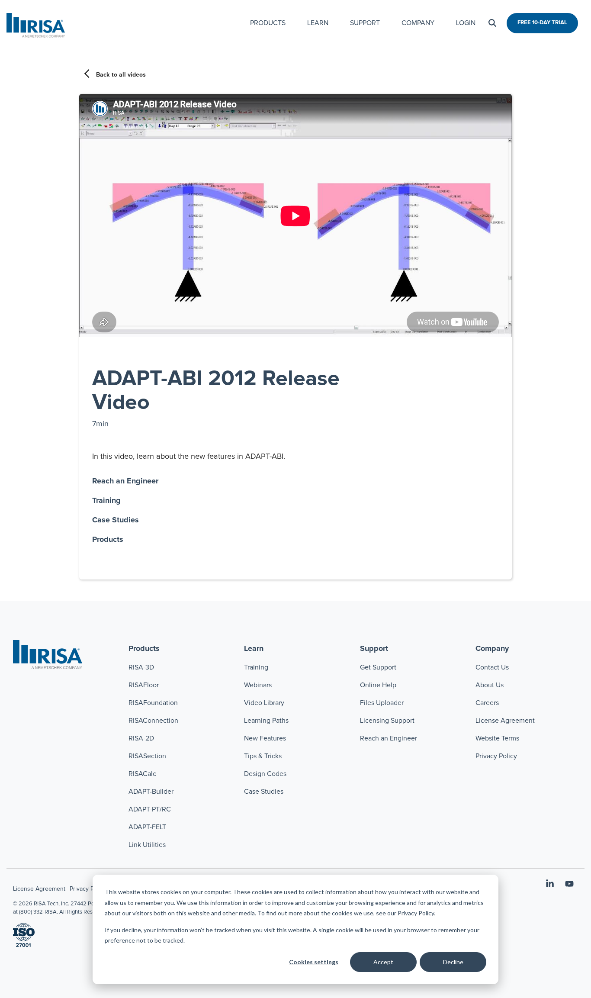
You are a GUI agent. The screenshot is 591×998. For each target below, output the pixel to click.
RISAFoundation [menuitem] (153, 702)
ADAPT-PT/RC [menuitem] (149, 809)
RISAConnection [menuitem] (154, 720)
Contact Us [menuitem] (492, 667)
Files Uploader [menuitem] (382, 702)
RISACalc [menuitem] (142, 773)
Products (107, 540)
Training (106, 501)
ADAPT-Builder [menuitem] (150, 791)
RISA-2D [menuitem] (141, 738)
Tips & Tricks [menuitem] (263, 756)
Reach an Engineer (125, 481)
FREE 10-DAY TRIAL (542, 23)
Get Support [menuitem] (378, 667)
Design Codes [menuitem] (265, 773)
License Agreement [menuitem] (505, 720)
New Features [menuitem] (265, 738)
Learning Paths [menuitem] (266, 720)
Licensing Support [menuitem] (387, 720)
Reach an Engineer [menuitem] (388, 738)
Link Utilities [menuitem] (147, 844)
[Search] (492, 23)
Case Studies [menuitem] (263, 791)
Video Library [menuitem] (264, 702)
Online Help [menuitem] (378, 685)
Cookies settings (313, 962)
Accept (383, 962)
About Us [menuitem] (489, 685)
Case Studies (115, 520)
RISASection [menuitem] (147, 756)
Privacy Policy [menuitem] (496, 756)
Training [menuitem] (256, 667)
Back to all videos (121, 75)
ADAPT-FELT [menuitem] (147, 827)
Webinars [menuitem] (258, 685)
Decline (453, 962)
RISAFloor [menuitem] (143, 685)
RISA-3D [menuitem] (141, 667)
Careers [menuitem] (487, 702)
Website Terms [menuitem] (497, 738)
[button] (551, 885)
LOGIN (465, 22)
